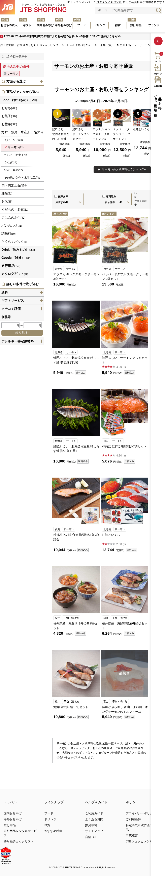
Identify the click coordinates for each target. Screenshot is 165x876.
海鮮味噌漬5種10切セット (70, 707)
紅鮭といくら (111, 534)
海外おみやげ (13, 819)
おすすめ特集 (53, 831)
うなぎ (10, 162)
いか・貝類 (13, 170)
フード (48, 813)
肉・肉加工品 (14, 185)
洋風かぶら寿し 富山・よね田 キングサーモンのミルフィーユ (125, 709)
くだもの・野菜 (14, 209)
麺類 (6, 193)
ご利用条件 (133, 819)
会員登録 (158, 86)
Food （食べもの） (19, 100)
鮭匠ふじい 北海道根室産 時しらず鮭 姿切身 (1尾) (76, 449)
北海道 (58, 352)
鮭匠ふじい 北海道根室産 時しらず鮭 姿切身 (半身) (76, 360)
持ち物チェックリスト (19, 841)
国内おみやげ (13, 813)
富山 (105, 701)
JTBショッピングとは (140, 841)
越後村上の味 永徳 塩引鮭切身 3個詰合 (76, 537)
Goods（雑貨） (15, 257)
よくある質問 (94, 819)
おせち (9, 108)
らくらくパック (14, 241)
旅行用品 (10, 265)
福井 (57, 617)
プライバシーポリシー (141, 813)
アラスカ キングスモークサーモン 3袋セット (76, 276)
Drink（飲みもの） (18, 249)
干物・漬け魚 (71, 617)
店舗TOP (91, 837)
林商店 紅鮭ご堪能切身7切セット (124, 446)
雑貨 (47, 825)
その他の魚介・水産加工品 (23, 177)
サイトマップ (94, 831)
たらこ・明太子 (15, 155)
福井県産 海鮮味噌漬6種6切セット (124, 626)
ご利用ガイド (94, 813)
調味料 (8, 233)
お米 (6, 201)
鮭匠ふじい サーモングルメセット (124, 360)
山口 (105, 440)
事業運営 (132, 835)
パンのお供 (11, 225)
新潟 (57, 529)
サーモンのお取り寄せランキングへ (124, 169)
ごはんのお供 (13, 217)
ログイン (158, 74)
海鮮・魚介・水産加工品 (22, 132)
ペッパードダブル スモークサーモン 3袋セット (125, 276)
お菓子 (9, 116)
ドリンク (50, 819)
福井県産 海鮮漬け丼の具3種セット (75, 626)
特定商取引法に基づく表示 (142, 827)
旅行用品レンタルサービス (20, 833)
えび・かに (13, 139)
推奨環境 (91, 825)
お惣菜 (9, 124)
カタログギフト (14, 273)
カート (158, 61)
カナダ (58, 268)
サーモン (71, 268)
